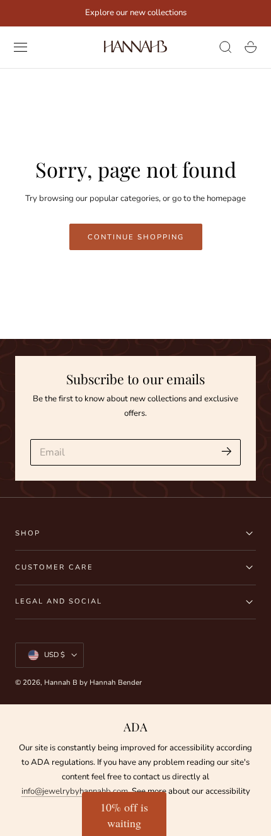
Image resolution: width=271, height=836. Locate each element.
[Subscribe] (226, 451)
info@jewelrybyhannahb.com (74, 791)
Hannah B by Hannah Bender (93, 682)
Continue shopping (136, 237)
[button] (20, 47)
